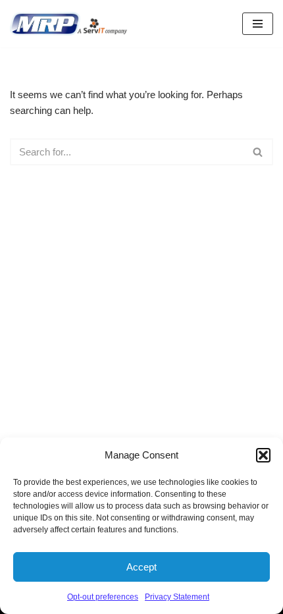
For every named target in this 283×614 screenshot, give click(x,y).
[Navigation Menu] (257, 24)
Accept (141, 566)
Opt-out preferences (102, 596)
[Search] (258, 151)
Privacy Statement (177, 596)
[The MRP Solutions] (72, 23)
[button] (263, 455)
